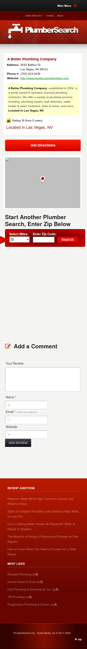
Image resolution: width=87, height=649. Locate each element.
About (60, 15)
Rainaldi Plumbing (19, 574)
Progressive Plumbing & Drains (28, 604)
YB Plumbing (16, 597)
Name (11, 397)
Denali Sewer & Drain (21, 582)
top (80, 639)
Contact (50, 15)
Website (11, 426)
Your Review (14, 363)
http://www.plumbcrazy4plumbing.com (44, 78)
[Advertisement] (43, 294)
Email (21, 411)
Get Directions (43, 145)
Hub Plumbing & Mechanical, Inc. (29, 589)
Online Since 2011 (34, 15)
